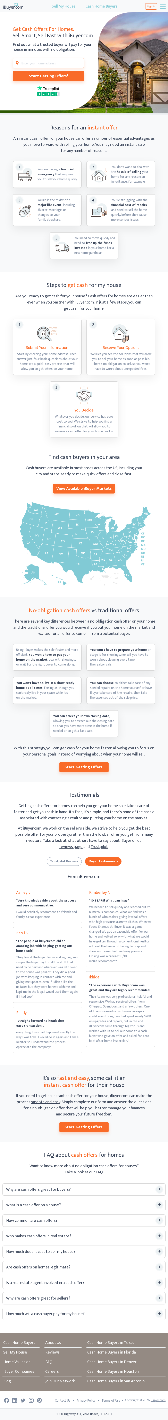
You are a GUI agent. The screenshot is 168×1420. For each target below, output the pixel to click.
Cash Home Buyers (101, 6)
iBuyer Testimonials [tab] (103, 861)
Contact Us (62, 1400)
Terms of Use (111, 1400)
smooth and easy (45, 1101)
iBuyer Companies (18, 1371)
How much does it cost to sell (40, 1251)
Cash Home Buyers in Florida (111, 1352)
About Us (53, 1342)
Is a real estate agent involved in (45, 1282)
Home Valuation (17, 1361)
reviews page (71, 846)
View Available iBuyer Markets (84, 488)
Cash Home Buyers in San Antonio (116, 1381)
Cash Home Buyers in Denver (111, 1361)
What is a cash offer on (33, 1205)
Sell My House (64, 6)
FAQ (48, 1361)
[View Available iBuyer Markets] (84, 544)
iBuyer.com (158, 1400)
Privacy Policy (86, 1400)
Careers (52, 1371)
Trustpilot (99, 846)
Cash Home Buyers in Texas (110, 1342)
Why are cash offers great (38, 1189)
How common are (32, 1220)
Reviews (52, 1352)
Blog (7, 1381)
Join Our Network (60, 1381)
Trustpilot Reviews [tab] (64, 861)
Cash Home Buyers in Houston (113, 1371)
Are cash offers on (38, 1267)
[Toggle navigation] (162, 6)
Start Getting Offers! (48, 76)
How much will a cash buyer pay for (45, 1314)
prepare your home (132, 650)
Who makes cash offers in (38, 1236)
